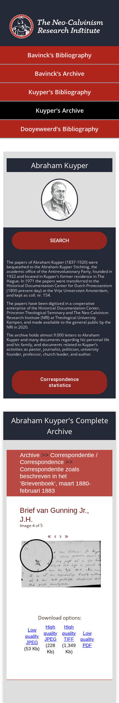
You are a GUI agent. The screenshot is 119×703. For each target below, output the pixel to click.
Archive (30, 455)
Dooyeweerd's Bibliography (59, 129)
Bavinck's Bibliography (59, 55)
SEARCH (59, 241)
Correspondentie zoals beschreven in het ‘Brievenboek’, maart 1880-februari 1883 (55, 480)
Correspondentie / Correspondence (59, 459)
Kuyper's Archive (60, 110)
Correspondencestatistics (59, 382)
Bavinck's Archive (59, 73)
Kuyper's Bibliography (59, 92)
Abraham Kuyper (59, 165)
